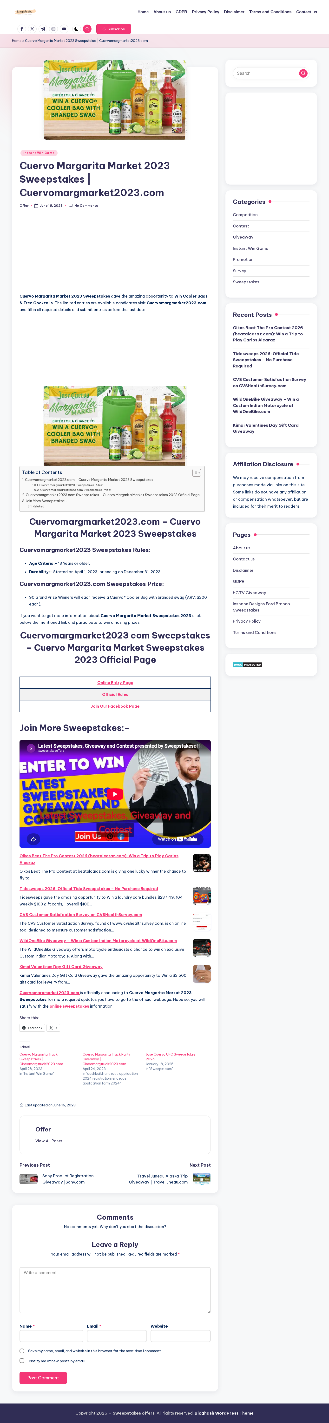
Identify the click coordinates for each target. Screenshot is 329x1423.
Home (16, 41)
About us (241, 547)
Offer (43, 1129)
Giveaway (243, 236)
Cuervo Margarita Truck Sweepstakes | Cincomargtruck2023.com (41, 1059)
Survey (239, 270)
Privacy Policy (247, 621)
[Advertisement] (115, 253)
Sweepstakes (246, 281)
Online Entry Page (115, 682)
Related (38, 506)
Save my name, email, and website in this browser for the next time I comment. (95, 1351)
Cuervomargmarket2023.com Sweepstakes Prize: (75, 490)
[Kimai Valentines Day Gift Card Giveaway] (202, 974)
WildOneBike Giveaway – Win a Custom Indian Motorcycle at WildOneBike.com (98, 940)
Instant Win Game (39, 153)
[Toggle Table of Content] (194, 473)
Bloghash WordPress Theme (224, 1413)
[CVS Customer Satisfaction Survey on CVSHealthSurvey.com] (202, 922)
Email (94, 1326)
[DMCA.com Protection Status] (247, 664)
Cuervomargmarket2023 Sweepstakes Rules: (71, 485)
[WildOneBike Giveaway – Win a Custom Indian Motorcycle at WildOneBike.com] (202, 948)
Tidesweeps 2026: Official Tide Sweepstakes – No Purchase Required (89, 888)
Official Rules (115, 694)
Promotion (243, 259)
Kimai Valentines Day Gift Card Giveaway (61, 966)
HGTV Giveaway (249, 592)
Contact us (244, 558)
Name (27, 1326)
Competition (245, 214)
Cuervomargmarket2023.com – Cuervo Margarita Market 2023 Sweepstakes (89, 480)
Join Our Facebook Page (115, 706)
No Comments (86, 205)
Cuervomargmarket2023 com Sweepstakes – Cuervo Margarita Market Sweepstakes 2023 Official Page (113, 495)
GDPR (238, 581)
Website (159, 1326)
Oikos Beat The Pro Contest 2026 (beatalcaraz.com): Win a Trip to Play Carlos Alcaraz (99, 859)
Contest (241, 225)
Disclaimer (243, 570)
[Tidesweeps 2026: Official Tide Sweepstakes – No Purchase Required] (202, 896)
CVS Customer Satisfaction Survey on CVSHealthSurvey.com (81, 914)
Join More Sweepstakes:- (46, 501)
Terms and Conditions (254, 632)
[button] (113, 29)
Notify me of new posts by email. (57, 1361)
